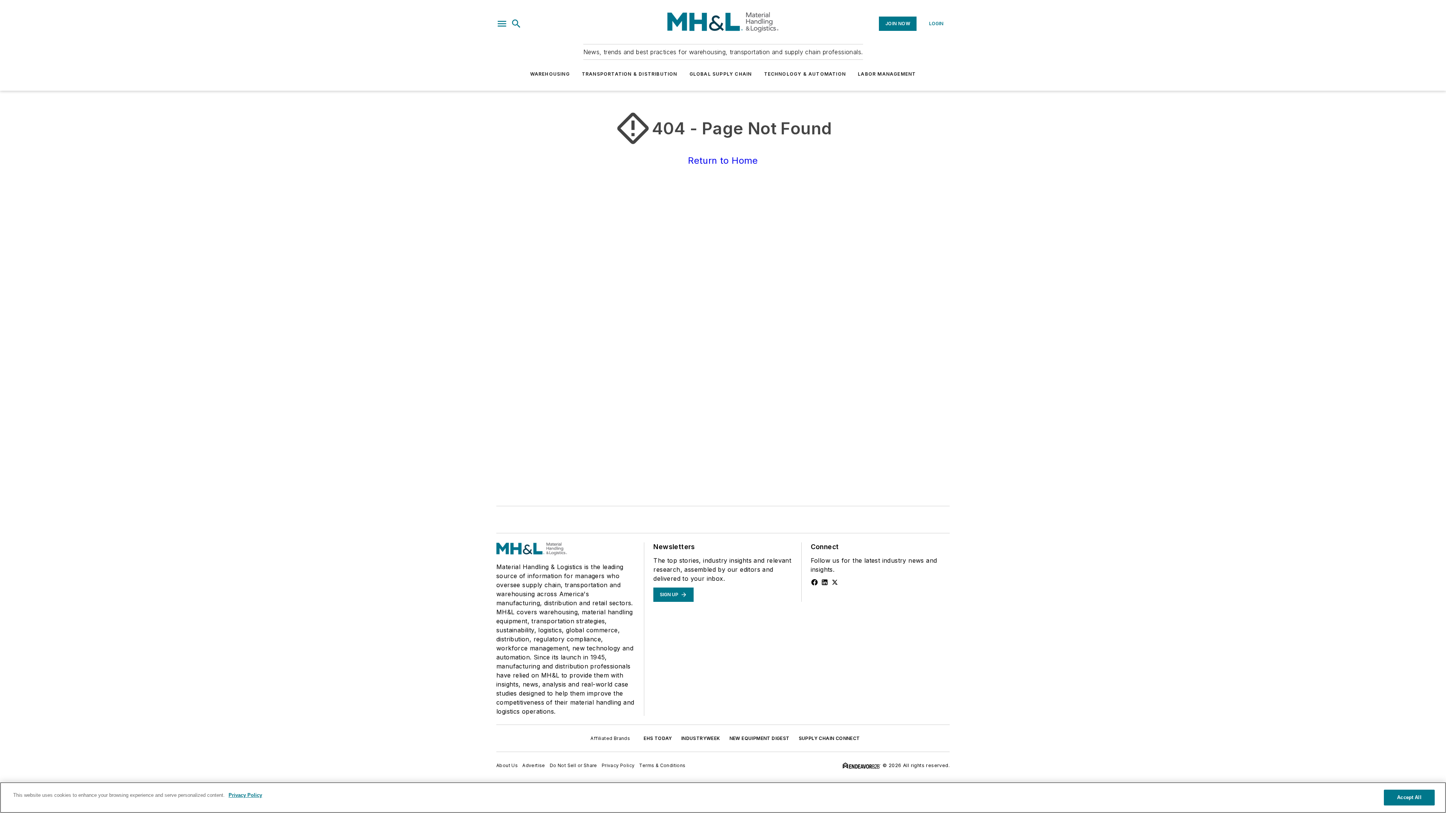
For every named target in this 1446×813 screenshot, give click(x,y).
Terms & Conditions (662, 765)
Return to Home (723, 160)
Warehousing (550, 74)
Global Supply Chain (720, 74)
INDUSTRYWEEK (700, 738)
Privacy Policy (618, 765)
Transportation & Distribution (629, 74)
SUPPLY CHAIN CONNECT (829, 738)
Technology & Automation (805, 74)
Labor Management (887, 74)
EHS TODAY (658, 738)
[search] (516, 23)
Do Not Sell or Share (573, 765)
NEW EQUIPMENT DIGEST (759, 738)
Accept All (1409, 797)
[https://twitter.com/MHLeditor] (835, 582)
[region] (723, 797)
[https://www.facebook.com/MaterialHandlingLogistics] (814, 582)
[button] (502, 23)
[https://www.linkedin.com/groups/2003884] (824, 582)
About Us (507, 765)
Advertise (533, 765)
